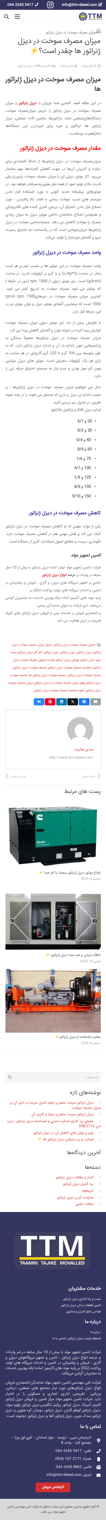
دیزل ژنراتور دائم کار (46, 652)
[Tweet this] (72, 701)
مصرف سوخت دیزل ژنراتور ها (47, 675)
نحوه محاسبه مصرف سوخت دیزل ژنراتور (59, 690)
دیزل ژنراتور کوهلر (86, 1410)
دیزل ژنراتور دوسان (47, 1410)
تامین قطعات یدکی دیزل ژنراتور (81, 1305)
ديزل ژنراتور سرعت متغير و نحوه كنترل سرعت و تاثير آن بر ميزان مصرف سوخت (55, 1105)
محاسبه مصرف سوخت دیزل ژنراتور (70, 667)
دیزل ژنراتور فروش (83, 660)
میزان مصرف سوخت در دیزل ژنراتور (56, 683)
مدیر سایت (66, 65)
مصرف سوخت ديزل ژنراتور (29, 667)
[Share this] (84, 701)
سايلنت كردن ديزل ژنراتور (75, 1197)
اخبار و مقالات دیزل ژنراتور (34, 65)
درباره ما (96, 1332)
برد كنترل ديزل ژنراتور (78, 1184)
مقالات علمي (84, 1204)
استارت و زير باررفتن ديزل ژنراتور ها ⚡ (65, 1139)
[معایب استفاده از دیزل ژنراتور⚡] (53, 973)
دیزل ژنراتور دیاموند (30, 1416)
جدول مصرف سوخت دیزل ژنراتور (74, 644)
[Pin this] (50, 701)
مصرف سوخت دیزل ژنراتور (84, 675)
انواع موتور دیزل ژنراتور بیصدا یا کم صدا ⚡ (70, 873)
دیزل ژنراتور (67, 652)
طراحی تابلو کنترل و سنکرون (83, 1311)
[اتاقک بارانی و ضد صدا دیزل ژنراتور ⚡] (53, 890)
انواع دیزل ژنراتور (54, 575)
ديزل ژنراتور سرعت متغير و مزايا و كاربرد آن (62, 1114)
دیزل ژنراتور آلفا (60, 1416)
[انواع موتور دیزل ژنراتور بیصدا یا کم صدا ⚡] (53, 808)
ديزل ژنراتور (84, 652)
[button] (6, 16)
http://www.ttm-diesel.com (71, 757)
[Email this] (95, 701)
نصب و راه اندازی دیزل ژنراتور (82, 1299)
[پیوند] (90, 16)
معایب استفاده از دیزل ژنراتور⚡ (78, 1037)
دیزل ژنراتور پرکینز (66, 1405)
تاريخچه (87, 1191)
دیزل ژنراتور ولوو (26, 1405)
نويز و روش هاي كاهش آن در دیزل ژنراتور (63, 1133)
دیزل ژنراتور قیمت (58, 660)
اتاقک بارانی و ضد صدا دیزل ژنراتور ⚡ (73, 955)
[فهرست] (17, 16)
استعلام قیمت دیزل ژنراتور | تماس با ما (76, 1338)
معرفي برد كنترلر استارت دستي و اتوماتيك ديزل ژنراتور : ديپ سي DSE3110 (54, 1124)
